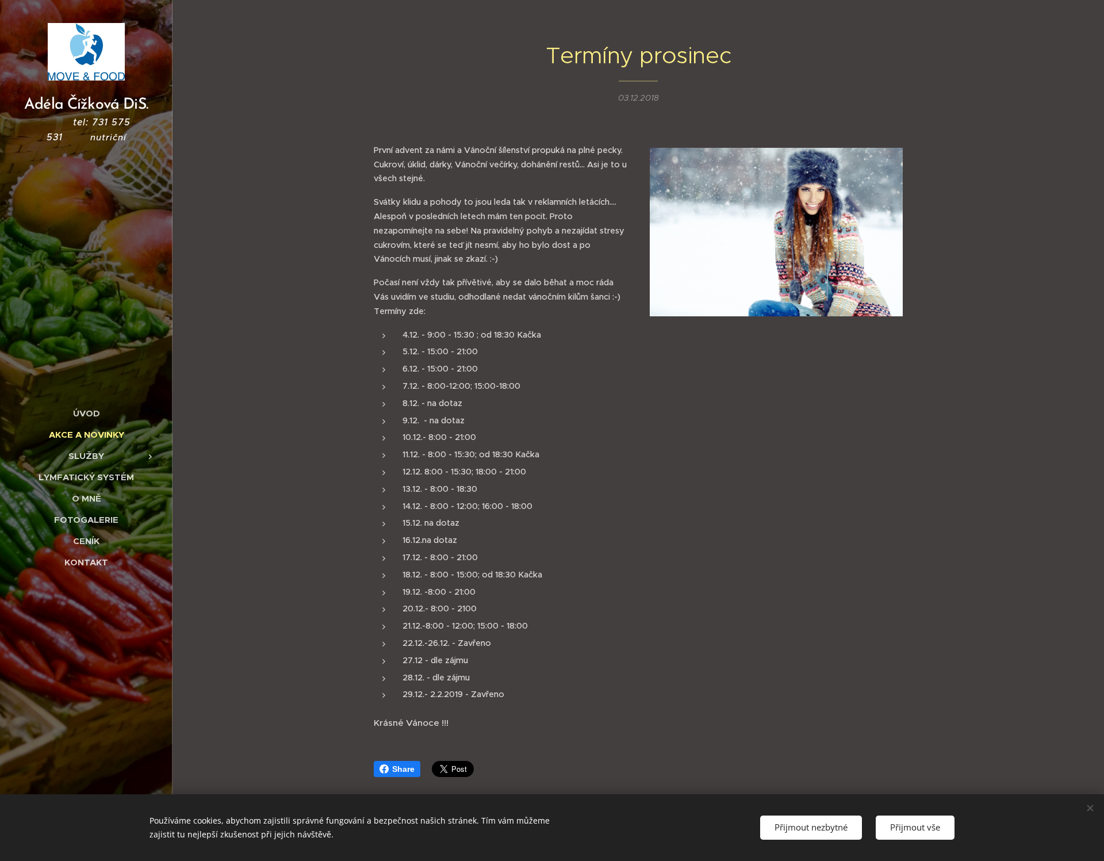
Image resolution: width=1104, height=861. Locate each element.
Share (403, 769)
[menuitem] (86, 413)
